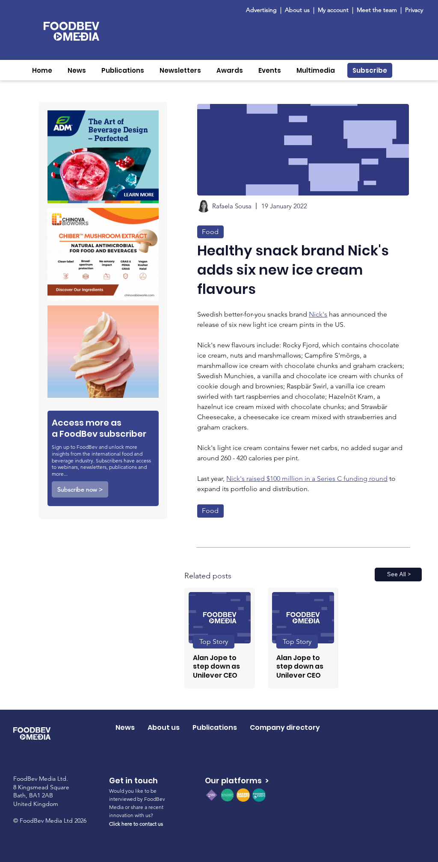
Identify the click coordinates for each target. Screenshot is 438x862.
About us (297, 10)
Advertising (263, 10)
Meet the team (377, 10)
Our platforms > (237, 780)
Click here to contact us (136, 824)
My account (333, 10)
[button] (76, 70)
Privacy (414, 10)
